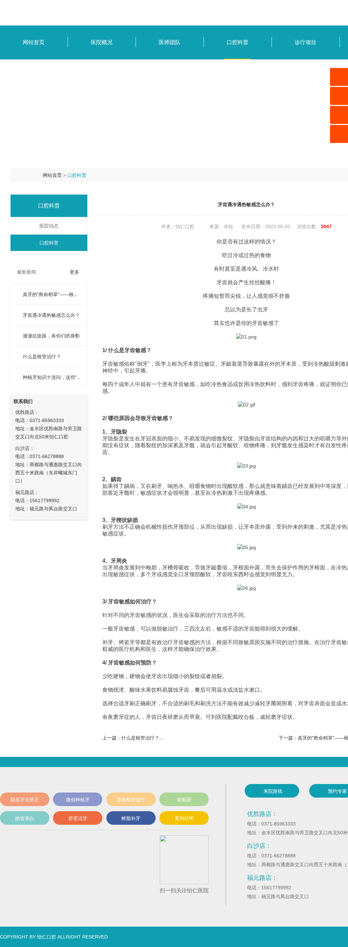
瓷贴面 (184, 799)
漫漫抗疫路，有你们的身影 (51, 335)
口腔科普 (76, 175)
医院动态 (46, 225)
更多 (74, 272)
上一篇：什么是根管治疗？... (132, 737)
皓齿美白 (24, 818)
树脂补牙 (130, 818)
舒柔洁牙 (77, 818)
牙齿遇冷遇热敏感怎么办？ (51, 315)
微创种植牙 (78, 799)
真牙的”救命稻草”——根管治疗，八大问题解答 (52, 294)
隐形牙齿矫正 (25, 799)
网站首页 (52, 175)
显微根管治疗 (131, 799)
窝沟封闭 (184, 818)
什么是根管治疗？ (42, 356)
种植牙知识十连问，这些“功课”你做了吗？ (52, 377)
